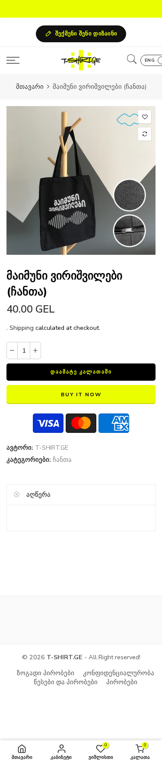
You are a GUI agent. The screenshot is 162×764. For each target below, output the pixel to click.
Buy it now (81, 394)
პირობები (121, 682)
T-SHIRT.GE (51, 447)
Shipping (22, 327)
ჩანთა (62, 459)
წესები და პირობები (66, 682)
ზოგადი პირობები (45, 673)
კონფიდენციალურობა (118, 673)
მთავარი (30, 86)
